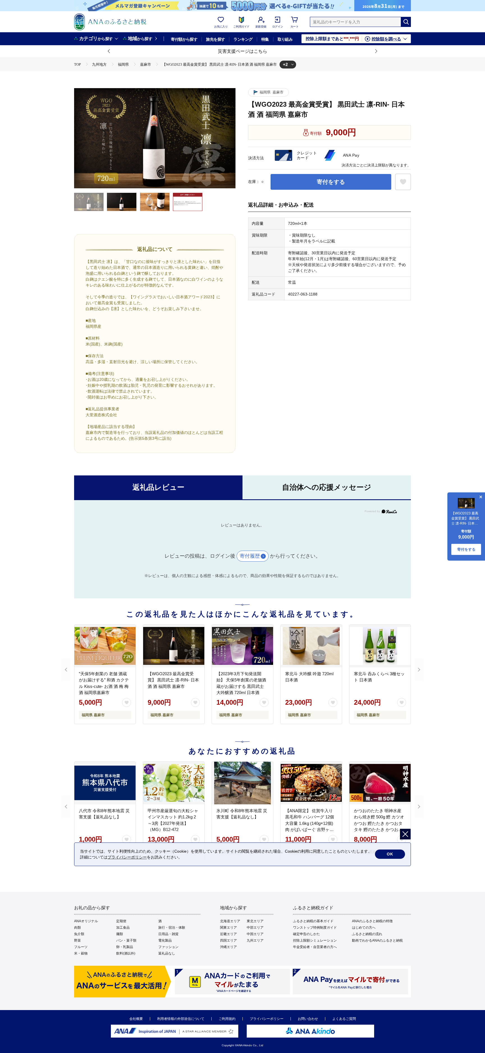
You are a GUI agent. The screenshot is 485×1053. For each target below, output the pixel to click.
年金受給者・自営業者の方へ (315, 947)
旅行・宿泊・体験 (171, 928)
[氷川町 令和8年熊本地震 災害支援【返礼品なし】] (242, 783)
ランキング (243, 39)
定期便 (121, 921)
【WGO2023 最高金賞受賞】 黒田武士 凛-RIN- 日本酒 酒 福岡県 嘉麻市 (173, 680)
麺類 (119, 934)
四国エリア (228, 940)
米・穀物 (81, 953)
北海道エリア (230, 921)
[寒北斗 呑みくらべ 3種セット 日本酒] (380, 646)
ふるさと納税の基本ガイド (313, 921)
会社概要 (136, 1019)
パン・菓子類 (126, 940)
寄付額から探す (184, 39)
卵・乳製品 (124, 947)
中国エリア (255, 934)
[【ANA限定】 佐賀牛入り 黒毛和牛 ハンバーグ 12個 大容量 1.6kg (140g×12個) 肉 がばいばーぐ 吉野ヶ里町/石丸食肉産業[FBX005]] (311, 783)
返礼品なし (166, 953)
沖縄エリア (228, 947)
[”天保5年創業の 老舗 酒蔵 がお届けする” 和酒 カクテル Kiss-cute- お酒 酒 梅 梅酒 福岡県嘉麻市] (105, 646)
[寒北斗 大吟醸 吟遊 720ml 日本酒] (311, 646)
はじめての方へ (364, 928)
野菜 (77, 940)
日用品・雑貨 (168, 934)
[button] (109, 51)
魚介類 (79, 934)
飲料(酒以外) (125, 953)
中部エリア (255, 928)
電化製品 (165, 940)
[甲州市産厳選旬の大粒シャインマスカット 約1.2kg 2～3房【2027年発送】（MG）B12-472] (173, 783)
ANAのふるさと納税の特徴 (372, 921)
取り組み (285, 39)
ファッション (168, 947)
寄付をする (331, 182)
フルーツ (81, 947)
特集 (265, 39)
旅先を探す (215, 39)
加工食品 (123, 928)
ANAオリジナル (86, 921)
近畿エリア (228, 934)
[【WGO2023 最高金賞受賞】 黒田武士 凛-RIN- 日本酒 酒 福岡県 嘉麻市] (173, 646)
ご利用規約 (227, 1019)
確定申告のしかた (306, 934)
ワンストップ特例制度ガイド (315, 928)
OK (390, 854)
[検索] (406, 22)
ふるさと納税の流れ (367, 934)
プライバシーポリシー (266, 1019)
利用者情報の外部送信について (180, 1019)
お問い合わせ (308, 1019)
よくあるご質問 (344, 1019)
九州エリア (255, 940)
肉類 (77, 928)
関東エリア (228, 928)
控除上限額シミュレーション (315, 940)
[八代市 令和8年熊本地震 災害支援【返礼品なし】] (105, 783)
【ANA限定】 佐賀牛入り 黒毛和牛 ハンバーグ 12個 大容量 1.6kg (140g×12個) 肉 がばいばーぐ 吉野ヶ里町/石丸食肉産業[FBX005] (309, 823)
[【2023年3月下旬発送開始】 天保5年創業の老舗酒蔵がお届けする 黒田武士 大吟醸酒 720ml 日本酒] (242, 646)
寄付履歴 (250, 556)
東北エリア (255, 921)
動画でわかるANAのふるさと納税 (377, 940)
